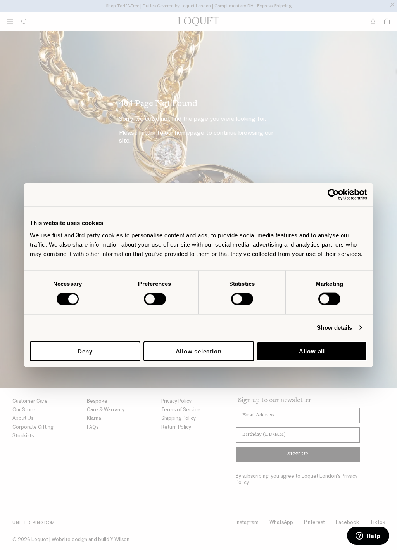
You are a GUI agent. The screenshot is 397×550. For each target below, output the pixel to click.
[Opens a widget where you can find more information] (368, 536)
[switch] (155, 299)
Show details (334, 327)
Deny (85, 351)
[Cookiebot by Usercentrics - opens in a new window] (333, 194)
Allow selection (199, 351)
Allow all (312, 351)
